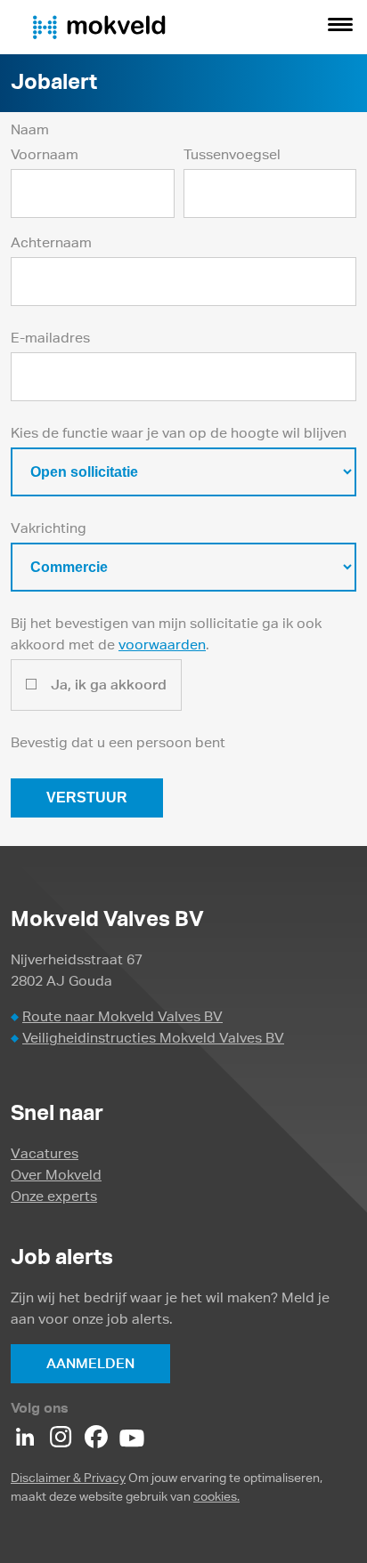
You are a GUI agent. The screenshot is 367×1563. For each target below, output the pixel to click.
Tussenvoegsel (232, 154)
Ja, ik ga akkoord (109, 684)
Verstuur (86, 797)
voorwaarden (162, 644)
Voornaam (44, 154)
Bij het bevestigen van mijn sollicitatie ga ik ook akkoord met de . (166, 634)
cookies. (216, 1496)
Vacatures (44, 1153)
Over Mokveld (56, 1174)
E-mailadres (50, 337)
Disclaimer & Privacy (68, 1477)
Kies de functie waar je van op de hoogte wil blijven (179, 432)
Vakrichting (48, 528)
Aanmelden (90, 1363)
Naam (30, 129)
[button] (340, 27)
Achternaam (51, 242)
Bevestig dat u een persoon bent (118, 742)
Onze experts (54, 1196)
